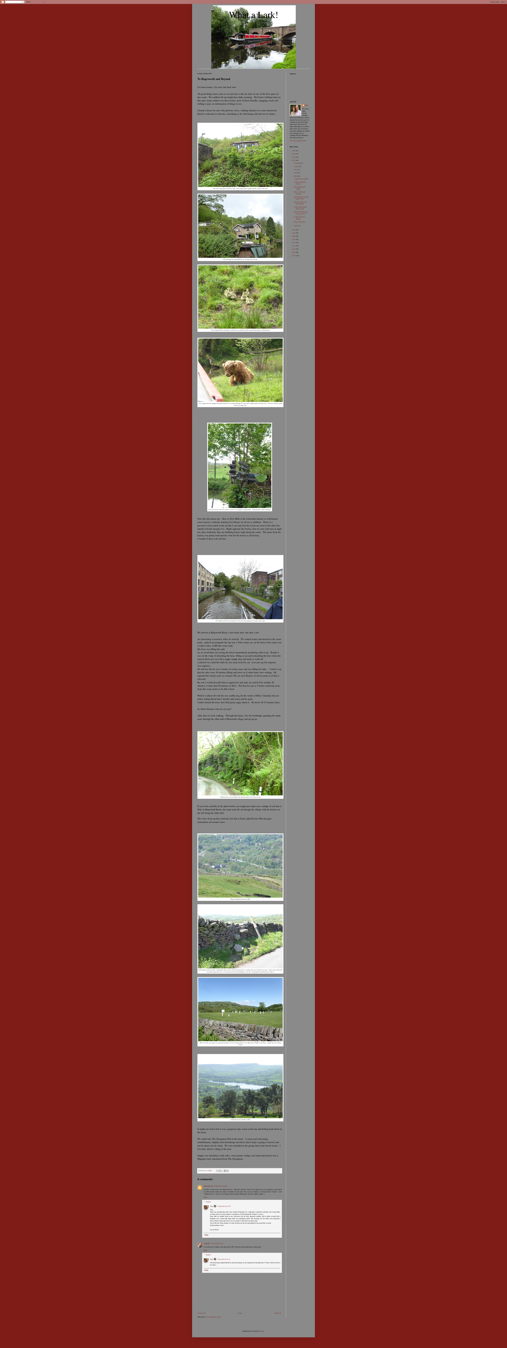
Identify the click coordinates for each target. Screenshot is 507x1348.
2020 (294, 236)
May (295, 176)
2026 (294, 151)
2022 (294, 230)
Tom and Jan (208, 1186)
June (295, 173)
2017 (294, 246)
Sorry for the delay (300, 222)
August (296, 166)
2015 (294, 252)
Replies (208, 1202)
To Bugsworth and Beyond (299, 183)
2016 (294, 249)
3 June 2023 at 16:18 (223, 1259)
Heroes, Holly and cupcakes (299, 193)
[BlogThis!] (220, 1170)
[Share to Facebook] (225, 1170)
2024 (294, 157)
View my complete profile (298, 140)
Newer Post (201, 1313)
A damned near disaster (301, 179)
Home (240, 1313)
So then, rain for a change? (299, 218)
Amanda (207, 1243)
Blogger (261, 1331)
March (296, 226)
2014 (294, 255)
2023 (294, 160)
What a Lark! (253, 14)
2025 (294, 154)
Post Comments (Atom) (213, 1317)
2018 (294, 242)
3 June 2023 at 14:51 (217, 1243)
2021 (294, 233)
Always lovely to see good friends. (300, 203)
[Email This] (217, 1170)
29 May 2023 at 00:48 (220, 1186)
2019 (294, 239)
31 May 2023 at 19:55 (224, 1206)
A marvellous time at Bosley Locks (300, 208)
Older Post (277, 1313)
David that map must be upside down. (301, 198)
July (295, 169)
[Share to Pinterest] (227, 1170)
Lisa (211, 1206)
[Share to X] (222, 1170)
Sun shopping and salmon (299, 188)
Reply (205, 1197)
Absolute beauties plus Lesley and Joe (301, 213)
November (297, 163)
